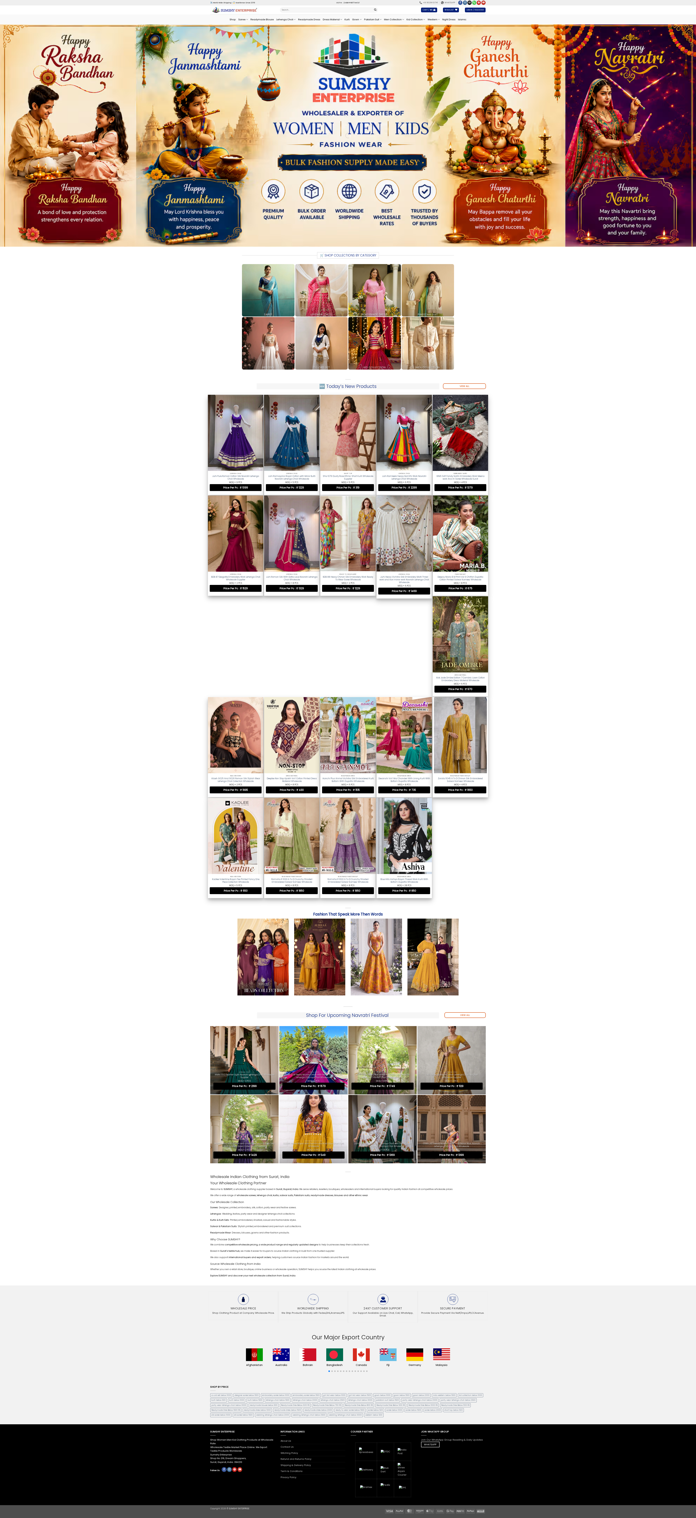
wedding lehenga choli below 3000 (345, 1312)
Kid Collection (415, 19)
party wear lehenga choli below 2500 (458, 1297)
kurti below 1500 (255, 1297)
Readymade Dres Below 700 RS (327, 1302)
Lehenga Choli (284, 19)
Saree (242, 19)
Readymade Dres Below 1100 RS (455, 1302)
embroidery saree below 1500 (306, 1292)
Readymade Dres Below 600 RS (295, 1302)
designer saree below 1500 (247, 1292)
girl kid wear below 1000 (334, 1292)
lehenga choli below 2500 (333, 1297)
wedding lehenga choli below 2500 (309, 1312)
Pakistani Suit (371, 19)
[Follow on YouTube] (483, 3)
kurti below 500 (218, 1297)
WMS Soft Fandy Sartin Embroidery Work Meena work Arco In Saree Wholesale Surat (460, 477)
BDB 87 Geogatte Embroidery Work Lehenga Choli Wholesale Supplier (235, 577)
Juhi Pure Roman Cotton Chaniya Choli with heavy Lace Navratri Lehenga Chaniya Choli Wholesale (382, 1042)
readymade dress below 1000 (257, 1307)
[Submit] (375, 9)
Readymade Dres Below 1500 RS (225, 1307)
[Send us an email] (469, 3)
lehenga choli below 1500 (277, 1297)
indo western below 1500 (444, 1292)
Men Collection (393, 19)
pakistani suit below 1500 (387, 1297)
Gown (355, 19)
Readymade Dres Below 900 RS (390, 1302)
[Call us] (474, 3)
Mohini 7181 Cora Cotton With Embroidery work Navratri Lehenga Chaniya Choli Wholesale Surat (382, 973)
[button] (429, 10)
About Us (286, 1338)
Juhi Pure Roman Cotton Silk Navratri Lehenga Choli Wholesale (235, 477)
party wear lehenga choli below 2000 (419, 1297)
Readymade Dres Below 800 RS (359, 1302)
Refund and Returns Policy (296, 1356)
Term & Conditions (292, 1368)
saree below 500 (375, 1307)
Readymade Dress (309, 19)
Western (432, 19)
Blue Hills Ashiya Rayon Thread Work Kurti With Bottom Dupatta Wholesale (460, 779)
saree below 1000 (394, 1307)
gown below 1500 (402, 1292)
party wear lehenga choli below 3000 (228, 1302)
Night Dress (448, 19)
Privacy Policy (288, 1374)
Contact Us (287, 1344)
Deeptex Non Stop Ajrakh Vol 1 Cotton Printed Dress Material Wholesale (348, 679)
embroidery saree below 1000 (275, 1292)
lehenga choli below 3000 (360, 1297)
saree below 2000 (433, 1307)
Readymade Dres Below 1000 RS (423, 1302)
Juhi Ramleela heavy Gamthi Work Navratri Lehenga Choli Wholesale (404, 477)
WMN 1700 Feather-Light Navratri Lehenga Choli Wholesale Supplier (244, 973)
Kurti (347, 19)
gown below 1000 (382, 1292)
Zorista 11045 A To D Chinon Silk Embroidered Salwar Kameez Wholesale (235, 779)
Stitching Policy (289, 1350)
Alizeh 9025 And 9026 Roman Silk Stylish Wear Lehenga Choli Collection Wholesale (292, 679)
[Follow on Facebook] (460, 3)
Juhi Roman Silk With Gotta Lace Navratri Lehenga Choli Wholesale (291, 577)
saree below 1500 (413, 1307)
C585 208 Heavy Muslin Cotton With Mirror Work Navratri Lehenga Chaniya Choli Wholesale (313, 973)
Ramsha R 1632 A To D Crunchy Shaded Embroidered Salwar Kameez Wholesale (404, 779)
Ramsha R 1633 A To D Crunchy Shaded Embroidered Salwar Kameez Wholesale (348, 779)
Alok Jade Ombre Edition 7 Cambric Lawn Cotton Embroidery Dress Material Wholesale (235, 679)
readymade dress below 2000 (318, 1307)
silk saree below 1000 (220, 1312)
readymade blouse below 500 (263, 1302)
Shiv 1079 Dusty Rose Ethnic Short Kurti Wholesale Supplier (348, 477)
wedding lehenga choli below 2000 (272, 1312)
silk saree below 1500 (243, 1312)
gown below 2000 (421, 1292)
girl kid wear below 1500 (360, 1292)
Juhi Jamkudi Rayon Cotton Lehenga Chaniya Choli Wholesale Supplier (451, 973)
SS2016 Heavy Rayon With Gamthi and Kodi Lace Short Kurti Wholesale (313, 1042)
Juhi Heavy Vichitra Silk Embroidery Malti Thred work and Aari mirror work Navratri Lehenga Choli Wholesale (404, 579)
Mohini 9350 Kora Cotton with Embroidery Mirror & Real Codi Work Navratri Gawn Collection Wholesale (244, 1042)
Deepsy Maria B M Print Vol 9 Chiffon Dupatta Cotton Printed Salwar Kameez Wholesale (460, 577)
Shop (233, 19)
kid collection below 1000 (470, 1292)
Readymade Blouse (262, 19)
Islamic (462, 19)
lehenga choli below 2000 (305, 1297)
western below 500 (373, 1312)
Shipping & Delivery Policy (296, 1362)
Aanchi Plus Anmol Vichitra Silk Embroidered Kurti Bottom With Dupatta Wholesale (404, 679)
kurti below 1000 (236, 1297)
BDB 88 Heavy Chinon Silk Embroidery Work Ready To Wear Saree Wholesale (348, 577)
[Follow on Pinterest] (479, 3)
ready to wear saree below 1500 (349, 1307)
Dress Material (331, 19)
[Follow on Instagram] (465, 3)
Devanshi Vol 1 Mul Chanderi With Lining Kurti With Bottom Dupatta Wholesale (460, 679)
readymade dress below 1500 (287, 1307)
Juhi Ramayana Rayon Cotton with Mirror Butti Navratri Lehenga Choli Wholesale (291, 477)
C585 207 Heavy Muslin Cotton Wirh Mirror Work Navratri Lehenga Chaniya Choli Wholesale (451, 1042)
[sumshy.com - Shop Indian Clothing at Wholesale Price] (242, 10)
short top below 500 (453, 1307)
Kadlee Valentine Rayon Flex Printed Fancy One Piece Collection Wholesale (292, 779)
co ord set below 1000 (221, 1292)
